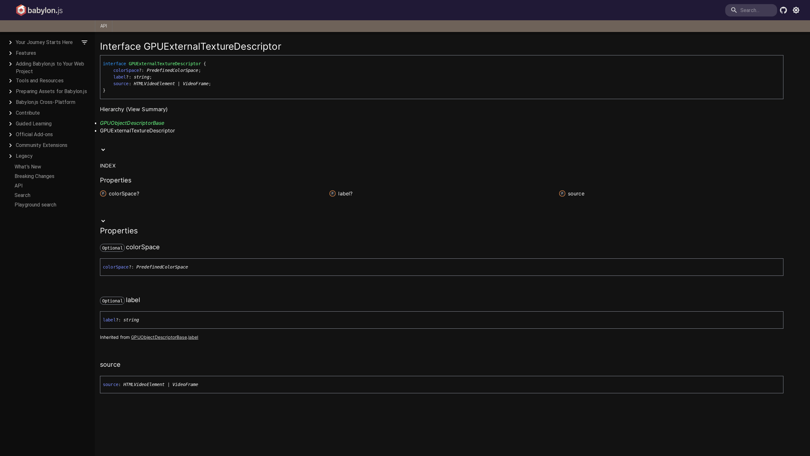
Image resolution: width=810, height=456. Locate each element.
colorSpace (126, 70)
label (119, 76)
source (121, 83)
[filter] (84, 42)
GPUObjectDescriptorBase (132, 123)
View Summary (147, 109)
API (103, 25)
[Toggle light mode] (796, 10)
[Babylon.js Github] (783, 10)
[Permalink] (163, 247)
